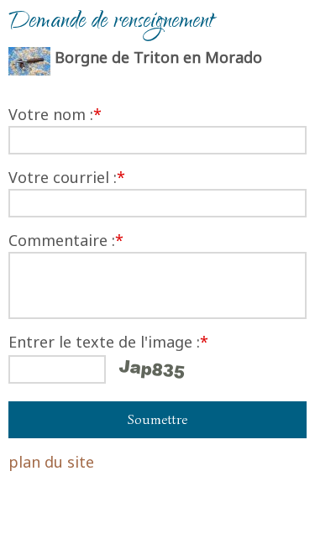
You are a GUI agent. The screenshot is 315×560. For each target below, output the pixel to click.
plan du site (51, 462)
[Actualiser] (152, 369)
